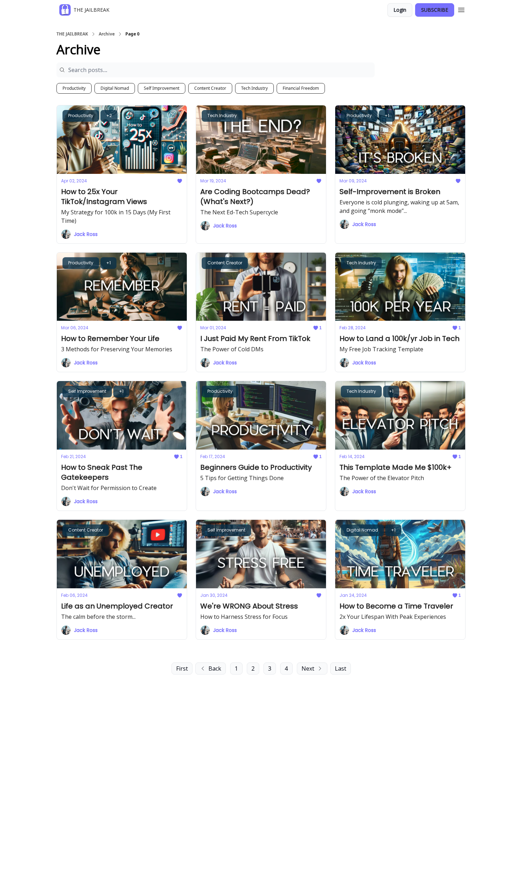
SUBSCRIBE (434, 9)
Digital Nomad (114, 88)
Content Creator (210, 88)
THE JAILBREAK (72, 34)
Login (399, 9)
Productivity (74, 88)
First (182, 668)
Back (214, 668)
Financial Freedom (301, 88)
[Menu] (461, 9)
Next (307, 668)
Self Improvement (161, 88)
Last (340, 668)
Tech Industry (254, 88)
